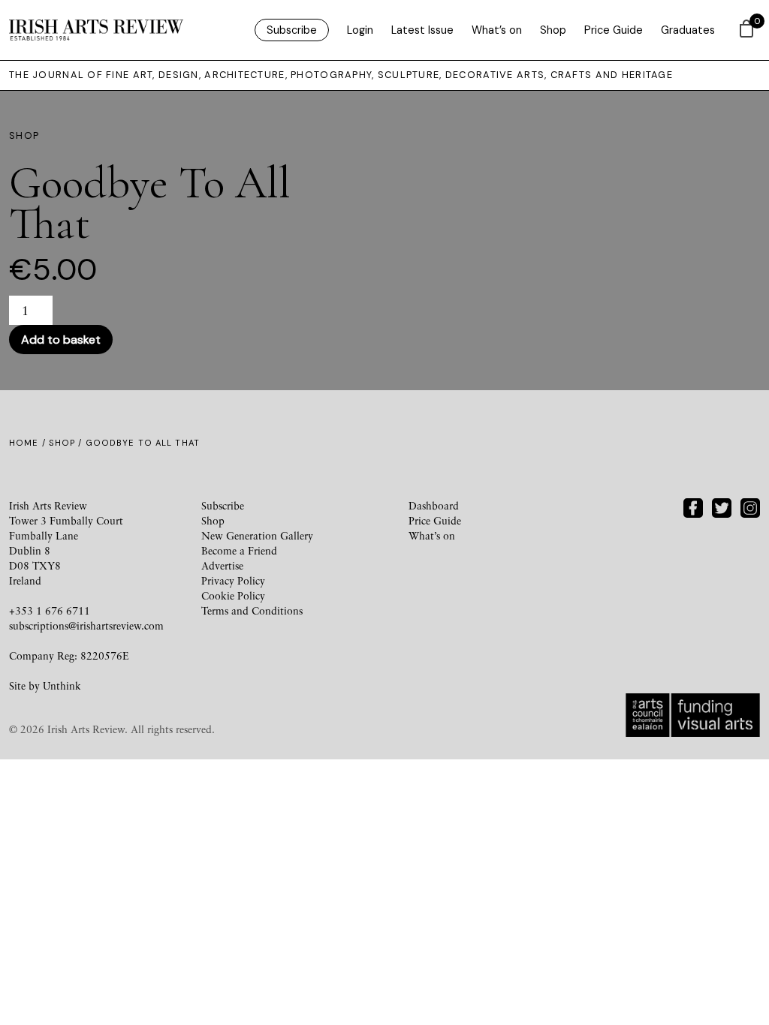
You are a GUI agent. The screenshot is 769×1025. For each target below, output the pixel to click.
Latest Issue (422, 30)
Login (360, 30)
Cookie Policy (233, 595)
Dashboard (434, 505)
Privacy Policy (233, 580)
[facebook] (693, 506)
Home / (29, 442)
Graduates (688, 30)
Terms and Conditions (252, 610)
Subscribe (292, 30)
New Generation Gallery (257, 535)
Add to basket (61, 339)
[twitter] (721, 506)
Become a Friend (239, 550)
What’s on (497, 30)
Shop (553, 30)
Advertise (222, 565)
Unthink (62, 685)
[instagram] (750, 506)
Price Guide (613, 30)
